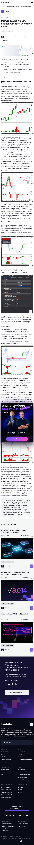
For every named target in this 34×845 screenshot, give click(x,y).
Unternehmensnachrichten (25, 759)
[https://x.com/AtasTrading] (17, 815)
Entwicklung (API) (6, 797)
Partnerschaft (4, 830)
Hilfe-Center (4, 757)
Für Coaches (4, 772)
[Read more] (31, 566)
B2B (2, 774)
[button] (31, 724)
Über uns (20, 787)
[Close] (30, 405)
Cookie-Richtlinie (22, 821)
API (2, 754)
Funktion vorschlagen (24, 774)
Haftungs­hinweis (5, 821)
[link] (5, 11)
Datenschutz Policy (6, 823)
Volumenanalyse (5, 787)
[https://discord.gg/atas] (10, 815)
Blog (19, 749)
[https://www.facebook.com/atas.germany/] (12, 684)
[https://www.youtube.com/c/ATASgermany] (9, 684)
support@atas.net (11, 680)
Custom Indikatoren (6, 759)
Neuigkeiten (21, 779)
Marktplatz (4, 762)
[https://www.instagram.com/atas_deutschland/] (16, 684)
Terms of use (21, 826)
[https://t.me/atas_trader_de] (24, 815)
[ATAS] (5, 2)
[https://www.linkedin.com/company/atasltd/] (7, 815)
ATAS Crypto (21, 769)
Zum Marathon (17, 439)
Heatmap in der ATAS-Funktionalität (14, 614)
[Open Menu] (32, 2)
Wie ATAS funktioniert (24, 772)
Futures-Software (6, 800)
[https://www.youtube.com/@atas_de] (27, 815)
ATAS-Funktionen (6, 784)
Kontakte (20, 792)
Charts (19, 37)
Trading (20, 754)
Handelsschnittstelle (6, 792)
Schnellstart (4, 751)
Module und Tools (6, 789)
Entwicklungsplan (22, 777)
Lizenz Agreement (23, 823)
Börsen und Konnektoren (8, 795)
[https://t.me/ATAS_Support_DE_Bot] (6, 684)
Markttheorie (21, 751)
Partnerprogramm (6, 769)
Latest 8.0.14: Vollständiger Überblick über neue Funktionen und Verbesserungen (15, 574)
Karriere (20, 789)
